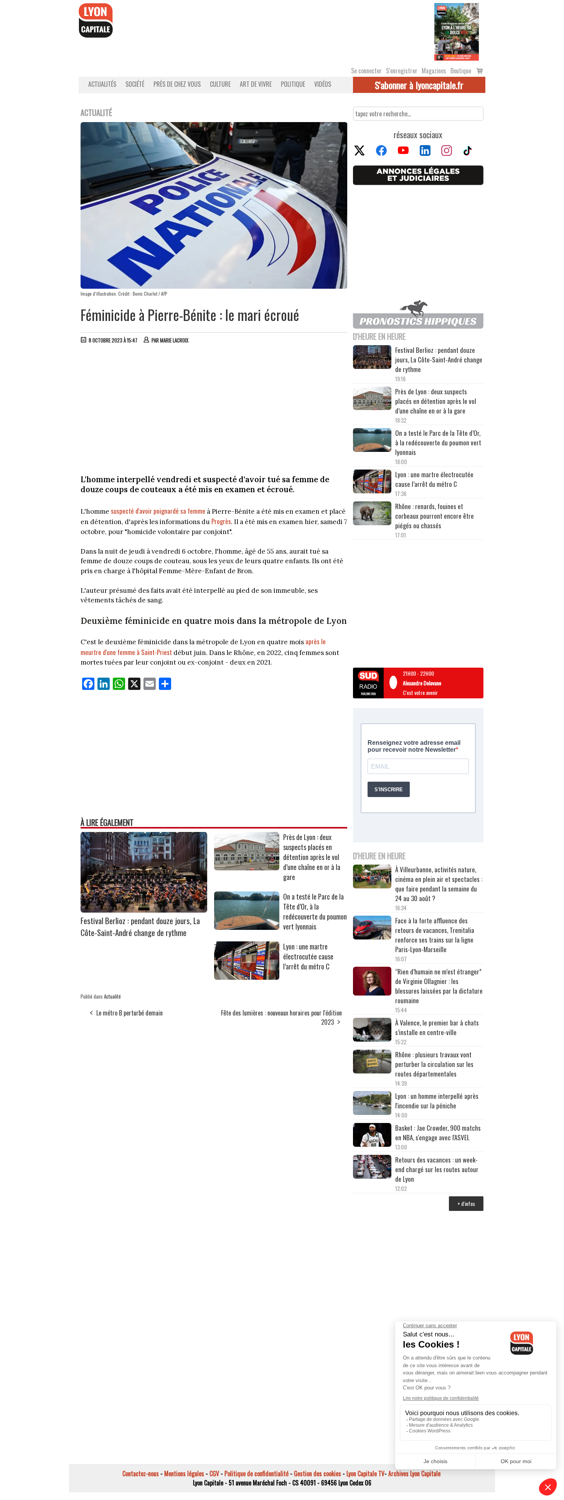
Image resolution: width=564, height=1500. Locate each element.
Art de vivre (256, 84)
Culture (220, 84)
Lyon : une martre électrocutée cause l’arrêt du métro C (308, 956)
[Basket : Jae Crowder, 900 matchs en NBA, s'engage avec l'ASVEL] (372, 1136)
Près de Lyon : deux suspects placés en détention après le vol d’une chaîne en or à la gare (311, 857)
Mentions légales (184, 1473)
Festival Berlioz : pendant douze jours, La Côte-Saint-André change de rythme (140, 926)
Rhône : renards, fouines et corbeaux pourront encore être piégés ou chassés (434, 515)
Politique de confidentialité (256, 1473)
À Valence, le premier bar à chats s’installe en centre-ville (437, 1027)
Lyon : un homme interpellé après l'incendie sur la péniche (436, 1100)
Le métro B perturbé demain (129, 1012)
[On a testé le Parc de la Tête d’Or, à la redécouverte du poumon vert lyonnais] (246, 927)
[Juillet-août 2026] (456, 31)
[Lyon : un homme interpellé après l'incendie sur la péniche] (372, 1104)
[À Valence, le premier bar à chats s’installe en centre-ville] (372, 1031)
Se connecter (366, 70)
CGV (214, 1473)
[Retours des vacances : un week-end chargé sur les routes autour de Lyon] (372, 1168)
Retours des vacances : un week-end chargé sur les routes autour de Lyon (436, 1169)
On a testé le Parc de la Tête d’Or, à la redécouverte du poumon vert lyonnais (315, 911)
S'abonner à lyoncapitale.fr (419, 85)
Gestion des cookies (317, 1473)
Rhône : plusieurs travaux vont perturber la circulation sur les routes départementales (434, 1064)
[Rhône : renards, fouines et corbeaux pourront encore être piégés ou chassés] (372, 514)
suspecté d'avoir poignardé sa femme (158, 511)
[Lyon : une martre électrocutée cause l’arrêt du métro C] (246, 977)
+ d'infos (466, 1203)
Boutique (460, 70)
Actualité (112, 996)
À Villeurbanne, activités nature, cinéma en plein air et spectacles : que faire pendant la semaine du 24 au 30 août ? (438, 884)
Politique (293, 84)
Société (134, 84)
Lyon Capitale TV (365, 1473)
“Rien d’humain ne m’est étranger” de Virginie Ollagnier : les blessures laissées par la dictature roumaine (439, 986)
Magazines (434, 70)
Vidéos (322, 84)
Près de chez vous (177, 84)
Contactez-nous (140, 1473)
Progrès (221, 521)
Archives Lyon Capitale (414, 1473)
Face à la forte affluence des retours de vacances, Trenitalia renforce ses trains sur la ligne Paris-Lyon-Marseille (434, 935)
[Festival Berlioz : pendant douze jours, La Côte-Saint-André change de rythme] (144, 910)
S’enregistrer (401, 70)
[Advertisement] (214, 407)
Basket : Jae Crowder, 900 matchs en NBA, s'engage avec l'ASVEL (438, 1132)
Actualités (102, 84)
